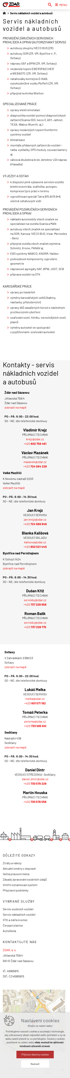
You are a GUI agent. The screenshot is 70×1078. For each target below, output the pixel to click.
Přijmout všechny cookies (35, 1054)
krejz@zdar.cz (35, 439)
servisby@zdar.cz (35, 600)
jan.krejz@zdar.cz (35, 519)
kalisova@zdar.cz (35, 542)
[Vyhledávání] (50, 5)
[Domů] (5, 12)
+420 (35, 443)
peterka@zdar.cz (35, 721)
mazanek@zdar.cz (35, 462)
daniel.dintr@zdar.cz (35, 779)
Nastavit (35, 1063)
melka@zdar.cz (35, 698)
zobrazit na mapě (15, 407)
